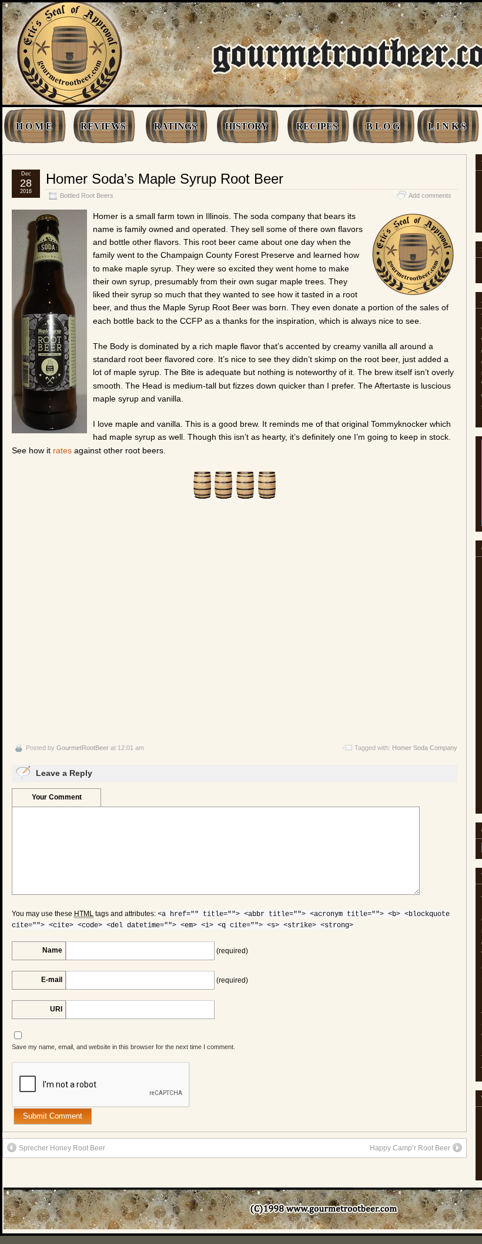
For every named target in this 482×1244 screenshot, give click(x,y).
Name (52, 950)
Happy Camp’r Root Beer (410, 1148)
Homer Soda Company (424, 747)
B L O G (383, 126)
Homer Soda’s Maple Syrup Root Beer (164, 179)
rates (62, 450)
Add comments (430, 195)
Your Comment (57, 797)
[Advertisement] (234, 621)
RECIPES (317, 126)
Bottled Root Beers (86, 195)
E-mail (51, 980)
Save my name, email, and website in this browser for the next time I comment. (123, 1046)
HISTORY (246, 126)
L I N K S (447, 126)
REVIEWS (103, 126)
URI (56, 1009)
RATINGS (175, 126)
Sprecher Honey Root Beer (62, 1148)
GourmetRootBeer (82, 747)
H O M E (34, 126)
